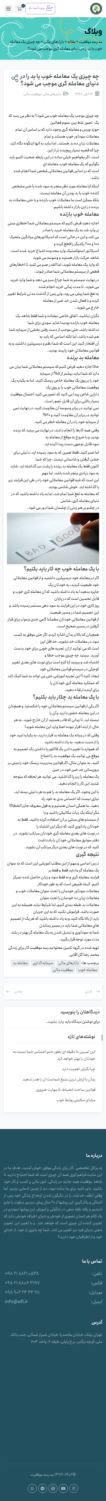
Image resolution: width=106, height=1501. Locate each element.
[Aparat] (53, 1488)
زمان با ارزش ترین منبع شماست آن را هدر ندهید (58, 1079)
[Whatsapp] (32, 1488)
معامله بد (20, 963)
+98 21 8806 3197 (22, 1283)
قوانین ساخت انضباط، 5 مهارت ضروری (65, 1090)
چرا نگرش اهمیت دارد (78, 1069)
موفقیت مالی (32, 94)
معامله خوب (87, 970)
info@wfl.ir (16, 1301)
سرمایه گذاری (43, 963)
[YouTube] (63, 1488)
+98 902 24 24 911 (22, 1292)
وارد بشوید (55, 1022)
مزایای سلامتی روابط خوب (75, 1100)
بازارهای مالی (52, 94)
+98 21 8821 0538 (22, 1273)
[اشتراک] (14, 78)
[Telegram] (42, 1488)
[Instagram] (73, 1488)
